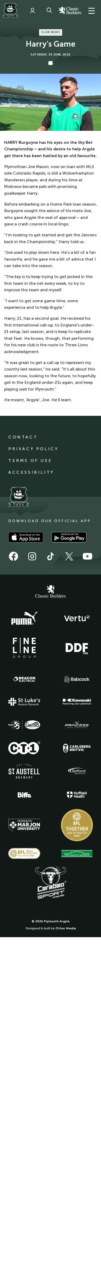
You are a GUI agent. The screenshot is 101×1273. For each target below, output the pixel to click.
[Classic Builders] (50, 592)
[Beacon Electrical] (24, 679)
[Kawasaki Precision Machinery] (77, 702)
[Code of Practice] (77, 825)
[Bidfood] (77, 771)
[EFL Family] (24, 853)
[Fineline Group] (24, 648)
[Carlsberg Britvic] (77, 748)
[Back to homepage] (10, 10)
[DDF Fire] (77, 648)
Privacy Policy (33, 448)
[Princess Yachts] (77, 725)
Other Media (65, 928)
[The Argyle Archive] (77, 853)
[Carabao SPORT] (50, 883)
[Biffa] (24, 795)
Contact (23, 437)
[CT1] (24, 747)
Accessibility (31, 472)
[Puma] (24, 618)
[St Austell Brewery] (24, 771)
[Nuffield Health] (77, 795)
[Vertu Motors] (77, 618)
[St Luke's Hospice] (24, 702)
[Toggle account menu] (32, 10)
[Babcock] (77, 679)
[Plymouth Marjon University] (24, 825)
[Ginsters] (24, 724)
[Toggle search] (49, 10)
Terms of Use (30, 460)
